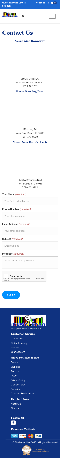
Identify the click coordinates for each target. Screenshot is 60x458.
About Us (16, 403)
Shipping (15, 366)
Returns (15, 371)
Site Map (15, 408)
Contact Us (17, 338)
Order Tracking (19, 343)
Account (40, 2)
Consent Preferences (23, 393)
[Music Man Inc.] (28, 320)
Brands (14, 362)
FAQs (14, 375)
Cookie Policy (18, 384)
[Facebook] (35, 422)
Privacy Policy (18, 380)
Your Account (18, 351)
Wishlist (15, 347)
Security (15, 389)
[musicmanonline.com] (10, 14)
